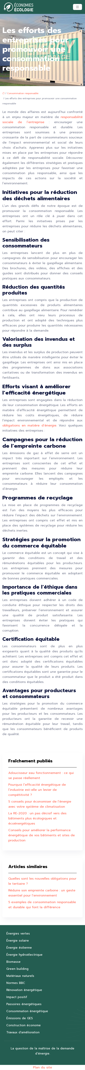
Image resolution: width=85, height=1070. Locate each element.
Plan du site (42, 1067)
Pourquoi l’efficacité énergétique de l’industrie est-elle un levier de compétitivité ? (37, 789)
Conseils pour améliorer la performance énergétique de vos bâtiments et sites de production (41, 835)
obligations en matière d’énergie (29, 425)
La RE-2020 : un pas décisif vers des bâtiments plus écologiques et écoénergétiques (37, 818)
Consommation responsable (22, 93)
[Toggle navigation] (77, 7)
